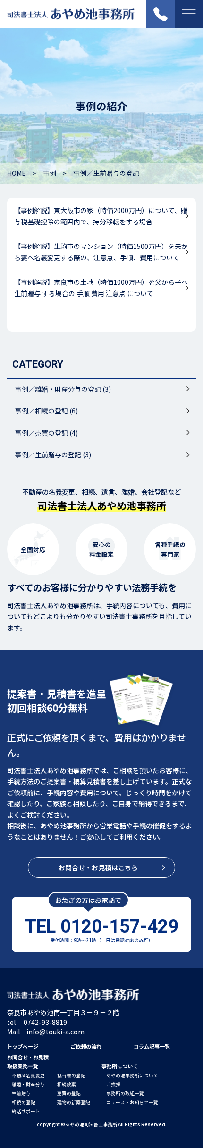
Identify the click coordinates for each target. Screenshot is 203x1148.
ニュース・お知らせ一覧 (132, 1102)
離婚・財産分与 (28, 1084)
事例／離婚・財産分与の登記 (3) (63, 389)
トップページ (22, 1046)
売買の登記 (69, 1093)
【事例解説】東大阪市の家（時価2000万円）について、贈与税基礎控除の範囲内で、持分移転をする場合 (100, 216)
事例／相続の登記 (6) (46, 410)
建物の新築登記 (73, 1102)
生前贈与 (21, 1093)
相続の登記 (23, 1102)
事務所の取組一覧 (125, 1093)
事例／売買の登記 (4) (46, 433)
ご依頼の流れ (86, 1046)
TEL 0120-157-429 (101, 926)
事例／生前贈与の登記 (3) (53, 454)
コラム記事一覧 (152, 1046)
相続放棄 (66, 1084)
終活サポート (26, 1111)
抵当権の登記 (71, 1075)
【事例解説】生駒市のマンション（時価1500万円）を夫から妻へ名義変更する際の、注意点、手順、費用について (101, 251)
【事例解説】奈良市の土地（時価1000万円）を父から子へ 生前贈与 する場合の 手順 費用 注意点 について (101, 287)
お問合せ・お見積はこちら (98, 867)
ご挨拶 (113, 1084)
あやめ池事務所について (132, 1075)
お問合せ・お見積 (28, 1057)
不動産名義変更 (28, 1075)
